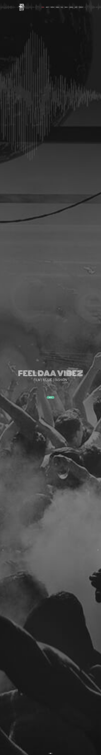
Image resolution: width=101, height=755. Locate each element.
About (47, 7)
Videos (57, 7)
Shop (76, 7)
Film (62, 7)
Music (66, 7)
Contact (81, 7)
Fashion (71, 7)
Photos (52, 7)
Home (43, 7)
